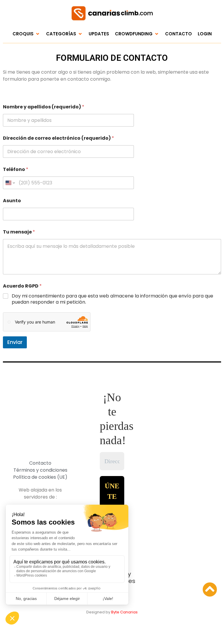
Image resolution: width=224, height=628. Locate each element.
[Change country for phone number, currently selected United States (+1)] (10, 183)
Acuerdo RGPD (22, 286)
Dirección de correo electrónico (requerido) (58, 138)
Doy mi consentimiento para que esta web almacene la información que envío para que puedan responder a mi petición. (112, 299)
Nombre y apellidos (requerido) (43, 107)
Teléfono (15, 169)
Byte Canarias (124, 612)
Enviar (14, 342)
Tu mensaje (19, 232)
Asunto (12, 200)
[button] (26, 34)
